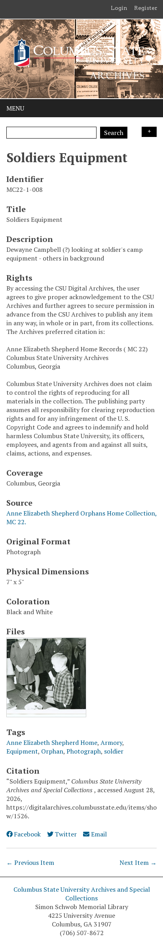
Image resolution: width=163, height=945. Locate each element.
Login (119, 8)
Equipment (22, 751)
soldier (113, 751)
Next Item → (138, 862)
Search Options (149, 132)
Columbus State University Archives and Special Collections (81, 893)
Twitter (66, 834)
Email (98, 834)
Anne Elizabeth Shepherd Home (51, 742)
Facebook (27, 834)
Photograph (83, 751)
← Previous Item (30, 862)
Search (113, 132)
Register (145, 8)
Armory (111, 742)
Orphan (52, 751)
